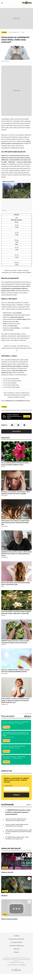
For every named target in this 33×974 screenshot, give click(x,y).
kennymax (14, 964)
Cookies (16, 936)
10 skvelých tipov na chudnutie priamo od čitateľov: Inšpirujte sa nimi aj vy (16, 348)
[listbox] (26, 804)
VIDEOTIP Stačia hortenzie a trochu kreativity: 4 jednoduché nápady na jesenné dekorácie (18, 812)
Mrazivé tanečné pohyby (9, 919)
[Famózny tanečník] (16, 861)
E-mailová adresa (8, 785)
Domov (16, 952)
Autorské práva (16, 942)
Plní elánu (4, 32)
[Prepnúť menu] (2, 3)
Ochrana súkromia (16, 945)
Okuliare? (4, 895)
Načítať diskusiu (16, 431)
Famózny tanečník (7, 872)
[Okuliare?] (16, 884)
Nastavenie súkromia (16, 939)
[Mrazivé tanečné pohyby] (16, 907)
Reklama (16, 949)
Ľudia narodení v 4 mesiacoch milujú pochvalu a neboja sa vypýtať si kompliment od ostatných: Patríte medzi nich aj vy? (19, 832)
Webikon (24, 964)
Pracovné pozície (7, 716)
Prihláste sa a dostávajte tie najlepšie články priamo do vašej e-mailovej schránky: (16, 780)
